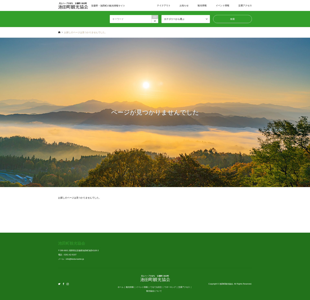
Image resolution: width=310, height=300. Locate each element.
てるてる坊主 (156, 287)
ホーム (121, 287)
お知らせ (184, 5)
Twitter (59, 284)
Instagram (68, 284)
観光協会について (154, 291)
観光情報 (202, 5)
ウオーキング (170, 287)
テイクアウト (163, 5)
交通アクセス (245, 5)
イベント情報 (222, 5)
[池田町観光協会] (155, 279)
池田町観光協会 (226, 284)
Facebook (63, 284)
